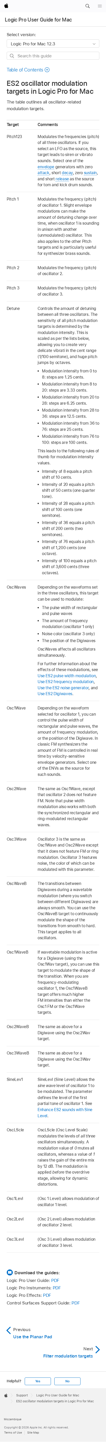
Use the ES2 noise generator (63, 687)
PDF (55, 1280)
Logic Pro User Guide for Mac (38, 20)
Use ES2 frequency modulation (66, 681)
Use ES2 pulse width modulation (67, 675)
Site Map (33, 1432)
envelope (46, 166)
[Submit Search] (12, 56)
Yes (37, 1381)
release (62, 178)
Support (22, 1395)
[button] (87, 6)
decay (67, 172)
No (67, 1381)
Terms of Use (13, 1432)
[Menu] (100, 6)
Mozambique (12, 1419)
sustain (90, 172)
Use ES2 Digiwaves (55, 693)
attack (43, 172)
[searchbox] (53, 56)
